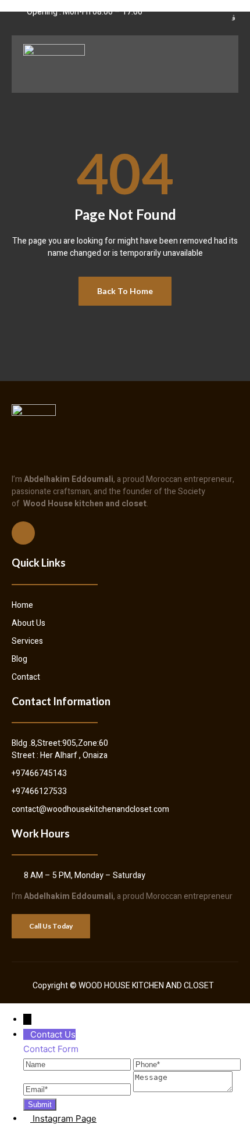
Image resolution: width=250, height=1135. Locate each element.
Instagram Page (65, 1118)
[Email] (78, 1088)
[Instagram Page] (28, 1118)
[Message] (183, 1088)
